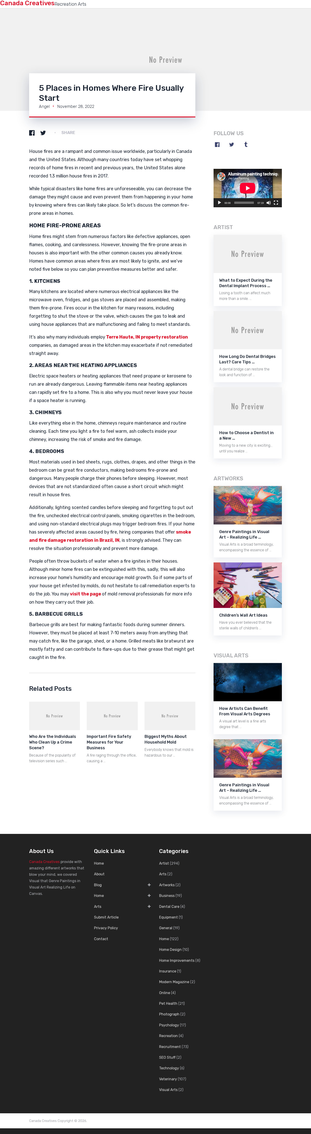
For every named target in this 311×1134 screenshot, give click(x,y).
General (165, 928)
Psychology (169, 1025)
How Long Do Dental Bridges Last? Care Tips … (247, 359)
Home (99, 863)
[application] (248, 188)
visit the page (85, 594)
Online (164, 993)
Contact (101, 939)
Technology (169, 1068)
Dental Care (169, 906)
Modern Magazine (174, 982)
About (99, 874)
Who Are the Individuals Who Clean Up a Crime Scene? (52, 742)
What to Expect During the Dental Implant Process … (245, 283)
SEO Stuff (167, 1057)
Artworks (167, 885)
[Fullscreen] (276, 202)
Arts (97, 906)
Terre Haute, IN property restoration (147, 337)
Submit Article (106, 917)
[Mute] (268, 202)
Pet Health (168, 1003)
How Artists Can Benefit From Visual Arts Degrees (244, 711)
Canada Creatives (44, 862)
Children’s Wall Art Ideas (243, 615)
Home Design (170, 949)
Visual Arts (168, 1090)
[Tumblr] (246, 144)
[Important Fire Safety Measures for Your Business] (112, 716)
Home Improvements (176, 960)
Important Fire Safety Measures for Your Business (109, 742)
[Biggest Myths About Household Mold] (170, 716)
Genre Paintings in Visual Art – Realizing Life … (244, 534)
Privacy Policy (106, 928)
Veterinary (168, 1079)
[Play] (219, 202)
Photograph (169, 1014)
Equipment (168, 917)
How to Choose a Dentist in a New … (246, 435)
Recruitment (170, 1047)
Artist (164, 863)
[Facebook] (217, 144)
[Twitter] (231, 144)
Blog (98, 885)
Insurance (167, 971)
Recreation (168, 1036)
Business (167, 896)
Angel (44, 106)
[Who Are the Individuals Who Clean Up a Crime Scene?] (54, 716)
